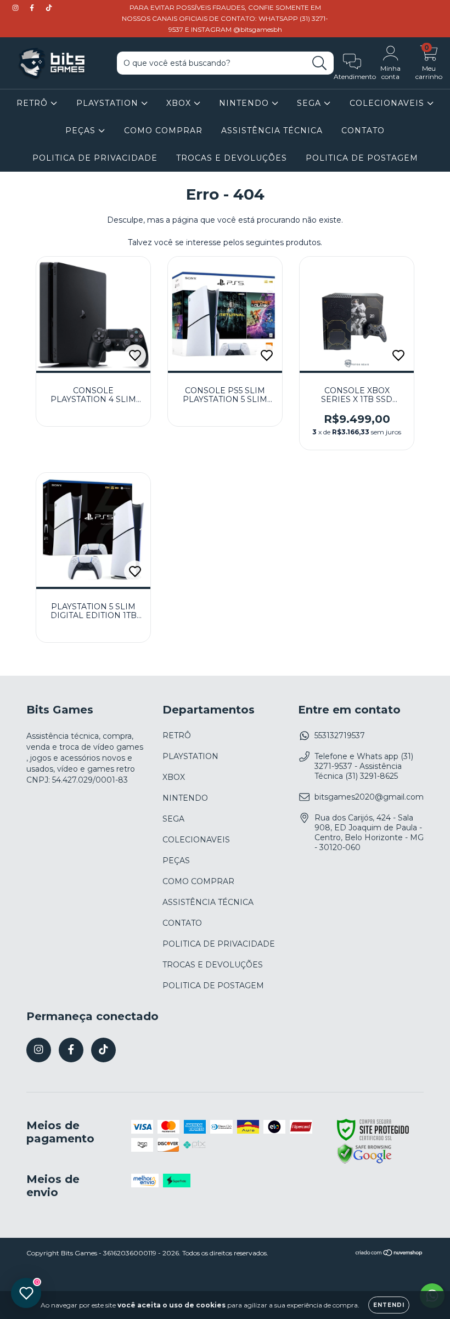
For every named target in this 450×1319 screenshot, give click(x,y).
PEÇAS (81, 130)
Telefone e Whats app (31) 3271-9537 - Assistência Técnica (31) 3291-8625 (363, 766)
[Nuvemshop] (389, 1254)
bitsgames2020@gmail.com (369, 797)
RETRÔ (33, 103)
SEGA (310, 103)
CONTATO (363, 130)
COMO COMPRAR (163, 130)
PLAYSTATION (108, 103)
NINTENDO (245, 103)
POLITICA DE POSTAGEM (362, 158)
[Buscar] (320, 63)
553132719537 (339, 735)
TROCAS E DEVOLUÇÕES (231, 158)
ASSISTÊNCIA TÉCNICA (272, 130)
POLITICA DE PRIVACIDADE (95, 158)
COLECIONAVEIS (388, 103)
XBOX (180, 103)
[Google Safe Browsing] (364, 1162)
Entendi (388, 1305)
